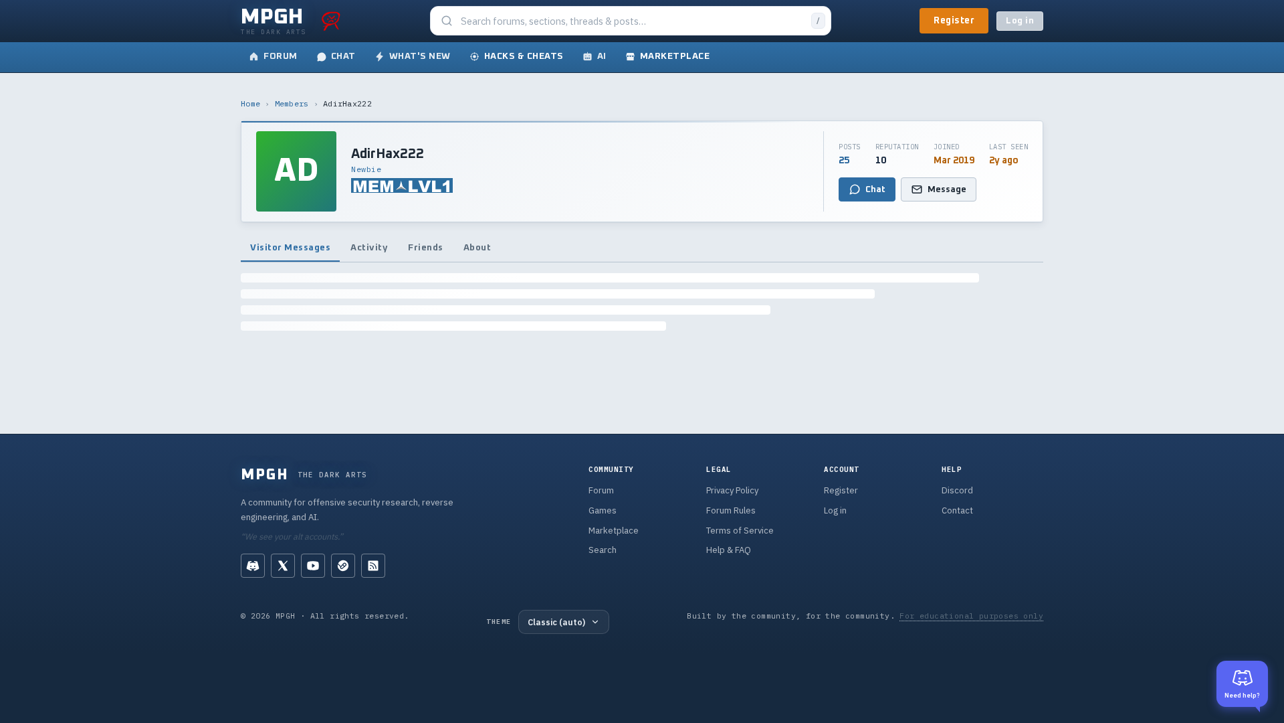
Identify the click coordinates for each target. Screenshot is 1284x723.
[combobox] (632, 21)
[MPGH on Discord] (253, 566)
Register (954, 20)
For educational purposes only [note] (971, 616)
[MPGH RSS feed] (373, 566)
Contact (957, 510)
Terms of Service (740, 530)
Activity (369, 247)
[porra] (331, 20)
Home (250, 103)
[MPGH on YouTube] (313, 566)
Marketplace (613, 530)
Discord (957, 490)
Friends (425, 247)
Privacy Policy (732, 490)
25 (844, 160)
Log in (1020, 21)
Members (292, 103)
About (477, 247)
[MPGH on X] (283, 566)
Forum (601, 490)
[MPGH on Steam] (343, 566)
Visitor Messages (290, 247)
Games (602, 510)
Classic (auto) (556, 622)
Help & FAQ (728, 550)
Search (602, 550)
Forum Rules (731, 510)
